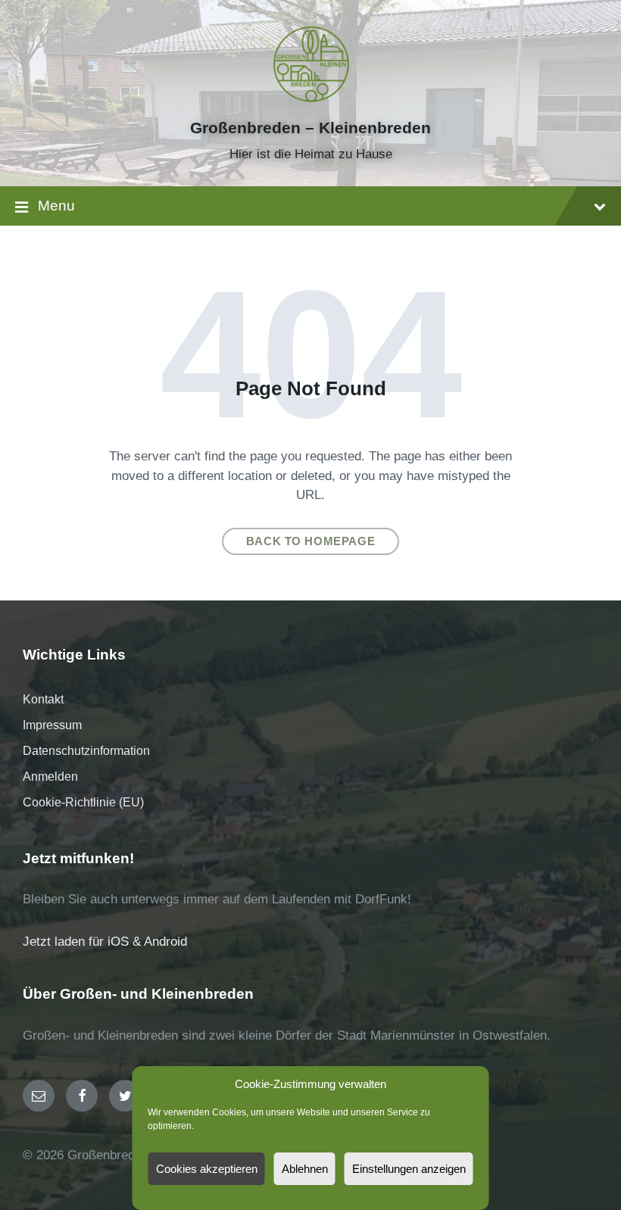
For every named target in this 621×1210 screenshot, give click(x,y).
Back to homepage (311, 541)
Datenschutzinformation (86, 750)
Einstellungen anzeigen (409, 1168)
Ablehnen (305, 1168)
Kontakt (43, 699)
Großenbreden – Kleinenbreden (310, 128)
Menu (56, 206)
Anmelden (50, 776)
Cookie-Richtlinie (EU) (83, 802)
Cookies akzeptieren (206, 1168)
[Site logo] (310, 101)
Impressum (52, 725)
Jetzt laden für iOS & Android (105, 941)
